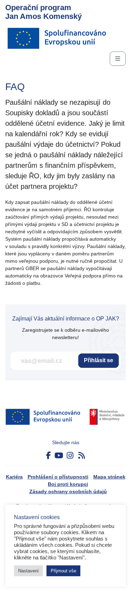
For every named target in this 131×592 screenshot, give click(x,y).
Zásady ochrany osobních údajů (68, 491)
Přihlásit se (98, 360)
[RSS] (81, 455)
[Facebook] (48, 455)
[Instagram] (70, 455)
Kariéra (14, 477)
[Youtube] (58, 455)
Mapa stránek (109, 477)
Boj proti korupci (68, 484)
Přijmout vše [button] (63, 570)
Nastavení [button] (28, 570)
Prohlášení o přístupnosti (58, 477)
